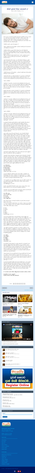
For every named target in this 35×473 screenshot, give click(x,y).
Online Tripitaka (5, 459)
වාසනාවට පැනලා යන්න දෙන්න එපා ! (10, 397)
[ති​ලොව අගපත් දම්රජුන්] (25, 298)
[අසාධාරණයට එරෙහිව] (4, 361)
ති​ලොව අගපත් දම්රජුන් (23, 303)
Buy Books (4, 441)
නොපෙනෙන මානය (12, 350)
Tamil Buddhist (4, 462)
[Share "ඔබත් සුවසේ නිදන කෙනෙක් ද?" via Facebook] (14, 284)
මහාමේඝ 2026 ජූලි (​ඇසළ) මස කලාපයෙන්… (10, 341)
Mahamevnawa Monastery (6, 454)
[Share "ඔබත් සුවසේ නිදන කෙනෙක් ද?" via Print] (25, 284)
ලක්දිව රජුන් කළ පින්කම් (13, 357)
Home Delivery (4, 444)
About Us (3, 443)
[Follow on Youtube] (20, 471)
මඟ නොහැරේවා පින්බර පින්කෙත (9, 403)
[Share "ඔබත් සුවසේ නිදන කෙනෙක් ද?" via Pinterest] (19, 284)
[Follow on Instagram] (18, 471)
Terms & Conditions (5, 446)
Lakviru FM (4, 457)
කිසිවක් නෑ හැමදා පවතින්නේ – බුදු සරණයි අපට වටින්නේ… (13, 394)
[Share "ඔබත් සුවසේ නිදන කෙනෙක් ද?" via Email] (23, 284)
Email (4, 413)
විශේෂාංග (19, 10)
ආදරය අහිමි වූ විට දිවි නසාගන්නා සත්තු (12, 349)
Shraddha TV (4, 456)
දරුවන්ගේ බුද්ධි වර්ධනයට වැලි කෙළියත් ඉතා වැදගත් (9, 315)
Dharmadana (4, 440)
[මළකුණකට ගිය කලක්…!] (10, 298)
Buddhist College (5, 460)
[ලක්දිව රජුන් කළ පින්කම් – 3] (4, 357)
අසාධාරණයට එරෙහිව (8, 360)
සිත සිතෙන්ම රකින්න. (7, 406)
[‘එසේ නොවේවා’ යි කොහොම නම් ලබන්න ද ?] (4, 365)
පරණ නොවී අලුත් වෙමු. (7, 400)
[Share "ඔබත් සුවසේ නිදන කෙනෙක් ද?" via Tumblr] (17, 284)
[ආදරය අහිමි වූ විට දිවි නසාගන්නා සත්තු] (4, 350)
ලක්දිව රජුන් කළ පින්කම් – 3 (10, 356)
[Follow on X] (16, 471)
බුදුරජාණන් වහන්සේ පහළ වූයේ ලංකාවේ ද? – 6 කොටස (25, 315)
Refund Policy (4, 449)
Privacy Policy (4, 447)
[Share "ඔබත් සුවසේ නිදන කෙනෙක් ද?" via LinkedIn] (21, 284)
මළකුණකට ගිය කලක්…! (8, 303)
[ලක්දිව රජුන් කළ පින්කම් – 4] (4, 354)
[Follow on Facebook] (14, 471)
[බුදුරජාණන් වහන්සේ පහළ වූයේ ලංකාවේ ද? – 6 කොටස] (25, 310)
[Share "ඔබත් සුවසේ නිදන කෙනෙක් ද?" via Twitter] (15, 284)
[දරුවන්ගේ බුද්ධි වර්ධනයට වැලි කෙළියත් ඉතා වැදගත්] (10, 309)
